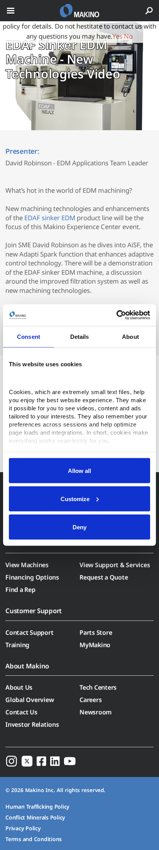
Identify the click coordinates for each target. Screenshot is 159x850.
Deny (79, 527)
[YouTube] (70, 760)
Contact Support (29, 632)
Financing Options (32, 577)
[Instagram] (11, 760)
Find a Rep (20, 589)
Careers (90, 699)
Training (17, 645)
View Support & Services (115, 565)
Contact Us (21, 712)
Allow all (79, 470)
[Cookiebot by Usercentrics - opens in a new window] (116, 315)
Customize (75, 498)
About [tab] (130, 336)
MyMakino (95, 645)
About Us (18, 687)
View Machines (27, 565)
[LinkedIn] (55, 760)
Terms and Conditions (33, 839)
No (128, 36)
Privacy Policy (23, 828)
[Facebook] (41, 760)
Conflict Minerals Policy (35, 817)
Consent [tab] (28, 336)
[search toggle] (149, 10)
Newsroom (96, 712)
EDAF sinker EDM (49, 217)
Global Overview (29, 699)
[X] (27, 760)
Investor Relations (32, 724)
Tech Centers (98, 687)
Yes (117, 36)
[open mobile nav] (10, 10)
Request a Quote (104, 577)
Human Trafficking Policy (37, 806)
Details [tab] (79, 336)
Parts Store (96, 632)
